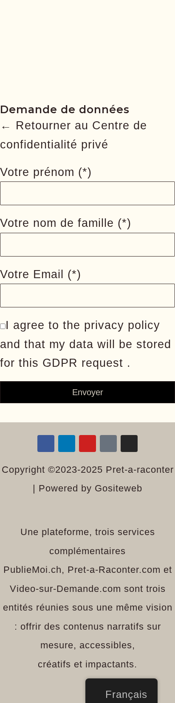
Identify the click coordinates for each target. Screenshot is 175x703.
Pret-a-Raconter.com (114, 569)
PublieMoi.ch (32, 569)
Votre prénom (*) (46, 172)
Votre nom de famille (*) (65, 223)
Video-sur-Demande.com (65, 588)
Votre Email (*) (40, 274)
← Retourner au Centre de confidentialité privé (73, 135)
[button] (87, 46)
